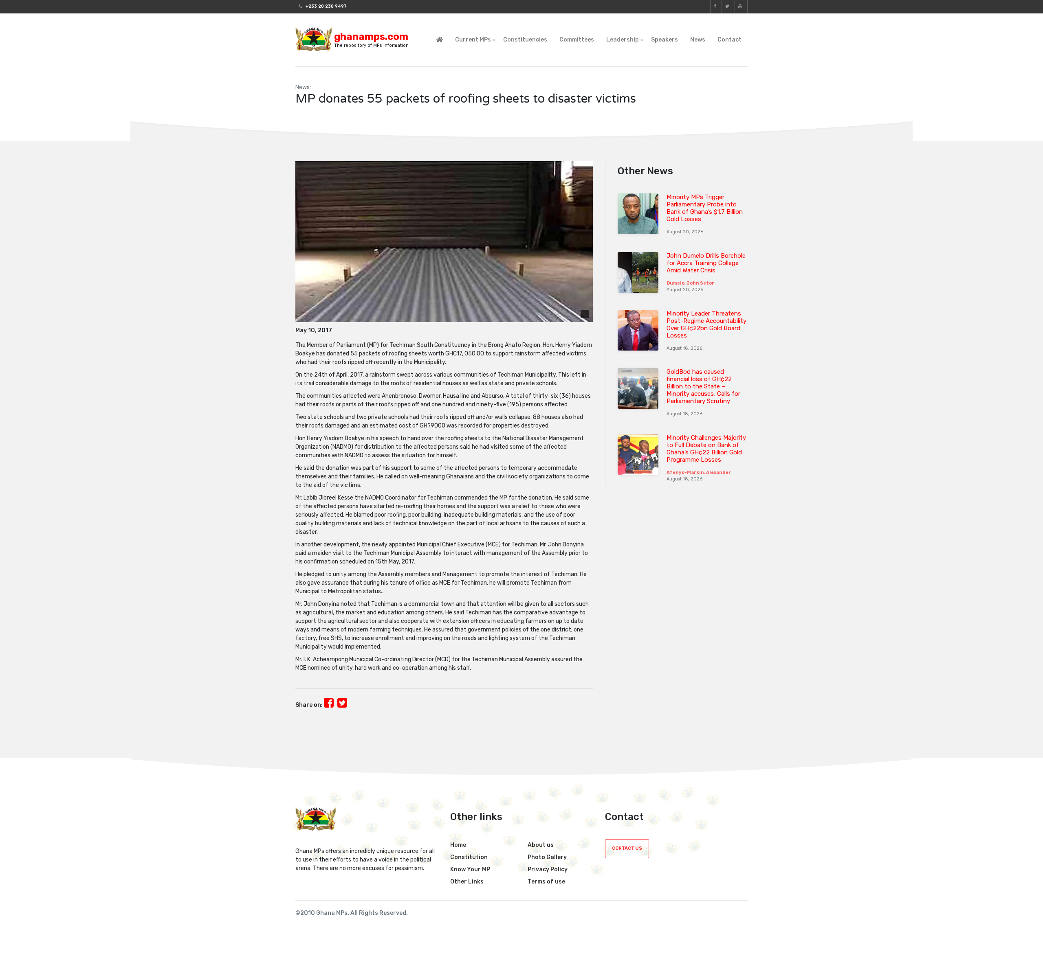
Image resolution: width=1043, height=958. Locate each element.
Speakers (664, 39)
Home (458, 845)
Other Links (467, 881)
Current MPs (473, 39)
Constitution (469, 857)
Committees (576, 39)
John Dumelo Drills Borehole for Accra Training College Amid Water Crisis (706, 263)
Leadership (622, 39)
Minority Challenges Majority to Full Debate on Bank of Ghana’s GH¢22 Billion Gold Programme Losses (706, 448)
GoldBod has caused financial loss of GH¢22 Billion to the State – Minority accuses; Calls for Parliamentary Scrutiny (703, 386)
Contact (729, 39)
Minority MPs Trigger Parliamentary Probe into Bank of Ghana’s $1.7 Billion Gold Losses (705, 208)
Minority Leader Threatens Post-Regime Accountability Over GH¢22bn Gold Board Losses (706, 324)
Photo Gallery (547, 857)
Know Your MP (470, 869)
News (697, 39)
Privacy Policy (548, 869)
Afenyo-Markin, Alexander (699, 472)
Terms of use (546, 881)
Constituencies (525, 39)
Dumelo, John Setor (690, 283)
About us (541, 845)
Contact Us (627, 848)
